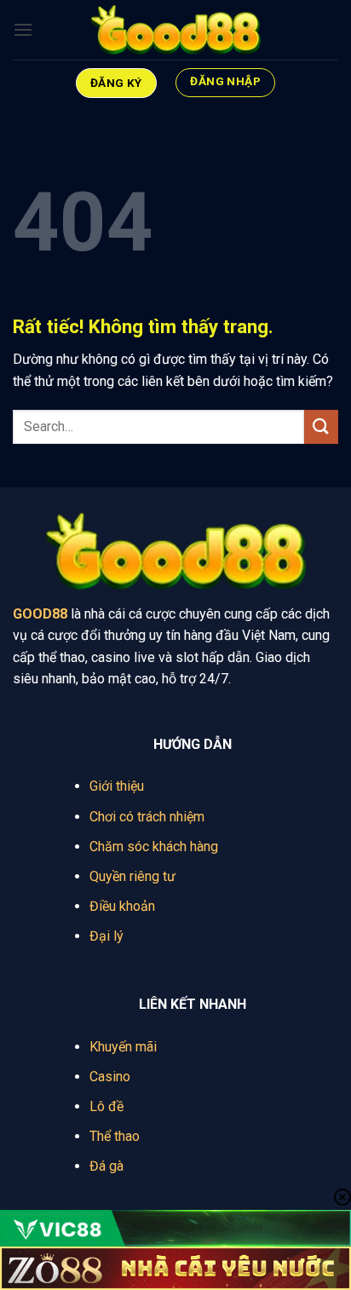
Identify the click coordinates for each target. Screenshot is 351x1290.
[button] (23, 29)
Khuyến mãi (123, 1047)
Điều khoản (122, 906)
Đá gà (106, 1166)
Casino (109, 1076)
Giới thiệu (116, 786)
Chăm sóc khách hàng (153, 846)
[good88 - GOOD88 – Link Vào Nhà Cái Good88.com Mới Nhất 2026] (175, 30)
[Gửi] (321, 426)
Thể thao (114, 1136)
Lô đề (106, 1106)
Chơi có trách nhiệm (146, 817)
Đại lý (106, 936)
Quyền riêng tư (132, 876)
